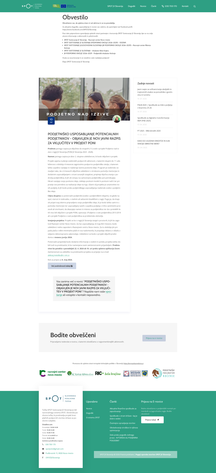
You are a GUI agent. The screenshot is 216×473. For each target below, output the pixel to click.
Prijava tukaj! (150, 420)
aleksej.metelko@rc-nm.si (58, 255)
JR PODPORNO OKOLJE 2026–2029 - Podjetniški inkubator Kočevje (90, 53)
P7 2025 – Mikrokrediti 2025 (149, 131)
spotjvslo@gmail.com (55, 449)
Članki (153, 6)
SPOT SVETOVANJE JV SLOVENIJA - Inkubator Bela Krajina (86, 51)
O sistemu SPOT (93, 417)
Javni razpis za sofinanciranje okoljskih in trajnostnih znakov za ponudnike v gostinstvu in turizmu (155, 92)
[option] (52, 373)
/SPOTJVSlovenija (53, 457)
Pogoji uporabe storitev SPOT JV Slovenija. (153, 454)
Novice (143, 6)
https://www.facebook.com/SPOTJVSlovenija (79, 30)
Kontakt (185, 6)
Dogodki (131, 6)
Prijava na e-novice (154, 338)
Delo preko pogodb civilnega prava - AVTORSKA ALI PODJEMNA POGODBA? (124, 438)
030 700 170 (170, 6)
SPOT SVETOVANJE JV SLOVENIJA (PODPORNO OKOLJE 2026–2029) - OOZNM (95, 43)
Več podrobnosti (60, 266)
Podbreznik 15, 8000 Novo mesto (59, 453)
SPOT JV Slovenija (115, 6)
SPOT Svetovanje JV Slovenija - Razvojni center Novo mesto (87, 40)
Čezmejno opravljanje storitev (122, 423)
